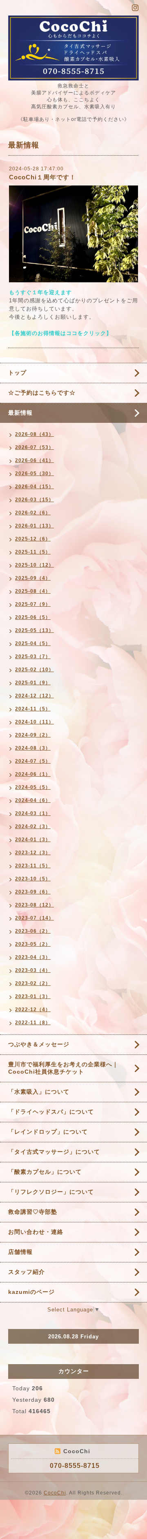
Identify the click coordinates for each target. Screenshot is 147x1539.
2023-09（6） (33, 892)
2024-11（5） (33, 709)
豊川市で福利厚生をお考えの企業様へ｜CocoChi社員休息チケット (63, 1068)
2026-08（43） (34, 434)
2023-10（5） (33, 879)
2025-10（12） (34, 565)
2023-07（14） (34, 918)
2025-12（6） (33, 539)
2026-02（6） (33, 513)
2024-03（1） (33, 813)
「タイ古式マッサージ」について (54, 1151)
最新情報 (20, 412)
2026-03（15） (34, 500)
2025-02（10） (34, 669)
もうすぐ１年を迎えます (40, 292)
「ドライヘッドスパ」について (51, 1111)
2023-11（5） (33, 866)
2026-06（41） (34, 460)
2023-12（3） (33, 852)
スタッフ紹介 (26, 1272)
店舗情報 (20, 1252)
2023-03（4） (33, 970)
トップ (17, 372)
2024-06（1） (33, 774)
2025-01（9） (33, 683)
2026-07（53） (34, 447)
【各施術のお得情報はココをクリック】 (60, 333)
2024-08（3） (33, 748)
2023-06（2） (33, 931)
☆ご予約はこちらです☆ (42, 392)
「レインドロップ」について (48, 1131)
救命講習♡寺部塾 (32, 1211)
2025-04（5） (33, 643)
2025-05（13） (34, 630)
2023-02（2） (33, 983)
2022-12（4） (33, 1009)
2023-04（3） (33, 957)
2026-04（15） (34, 486)
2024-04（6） (33, 800)
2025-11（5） (33, 552)
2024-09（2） (33, 735)
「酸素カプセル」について (45, 1171)
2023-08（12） (34, 905)
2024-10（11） (34, 722)
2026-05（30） (34, 473)
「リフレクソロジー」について (51, 1191)
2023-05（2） (33, 944)
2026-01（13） (34, 526)
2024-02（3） (33, 826)
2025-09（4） (33, 578)
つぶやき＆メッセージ (38, 1044)
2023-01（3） (33, 996)
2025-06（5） (33, 617)
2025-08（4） (33, 591)
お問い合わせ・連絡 (35, 1232)
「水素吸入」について (38, 1091)
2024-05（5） (33, 787)
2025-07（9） (33, 604)
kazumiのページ (31, 1292)
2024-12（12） (34, 696)
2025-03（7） (33, 656)
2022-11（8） (33, 1022)
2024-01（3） (33, 839)
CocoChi (55, 1493)
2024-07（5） (33, 761)
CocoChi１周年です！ (42, 177)
